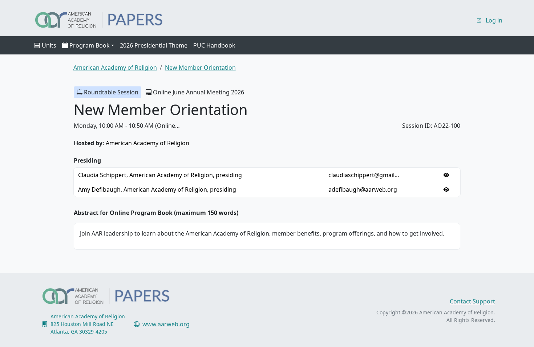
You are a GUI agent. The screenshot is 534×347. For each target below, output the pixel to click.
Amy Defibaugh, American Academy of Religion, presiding (157, 189)
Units (49, 45)
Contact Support (472, 301)
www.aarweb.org (166, 324)
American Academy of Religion (147, 143)
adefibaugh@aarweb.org (362, 189)
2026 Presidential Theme (153, 45)
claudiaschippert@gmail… (363, 175)
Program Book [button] (89, 45)
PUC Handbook (214, 45)
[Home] (105, 19)
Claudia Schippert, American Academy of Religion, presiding (160, 175)
